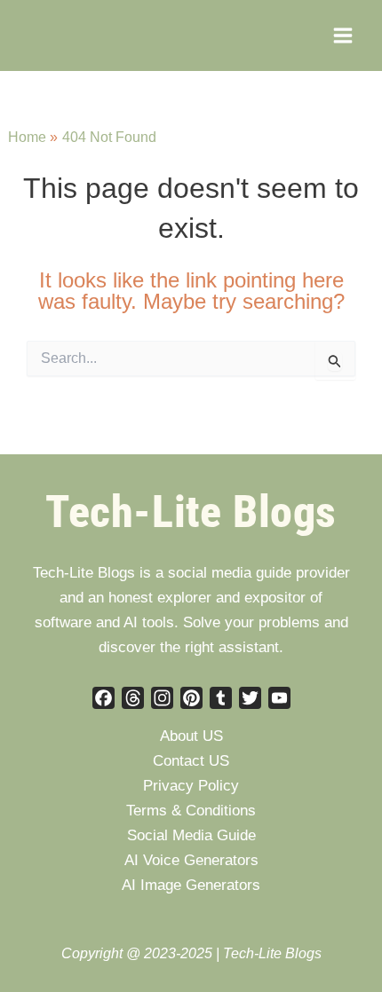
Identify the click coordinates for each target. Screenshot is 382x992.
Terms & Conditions (191, 810)
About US (191, 736)
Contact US (191, 760)
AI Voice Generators (191, 860)
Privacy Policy (191, 785)
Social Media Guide (191, 835)
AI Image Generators (191, 885)
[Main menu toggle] (343, 35)
